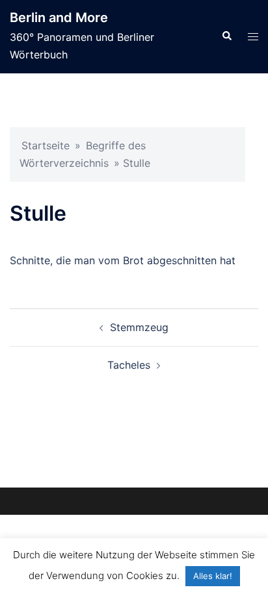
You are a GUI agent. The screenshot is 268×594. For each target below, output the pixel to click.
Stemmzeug (139, 327)
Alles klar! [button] (212, 576)
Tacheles (128, 364)
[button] (226, 36)
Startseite (45, 145)
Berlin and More (59, 17)
